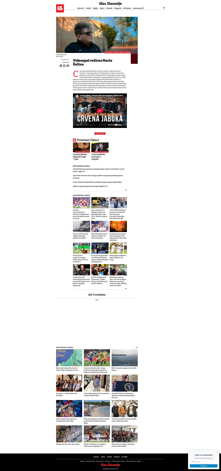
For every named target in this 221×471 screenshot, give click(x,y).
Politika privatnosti (90, 461)
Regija (95, 8)
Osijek (88, 8)
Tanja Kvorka (65, 62)
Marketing (82, 461)
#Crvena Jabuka (100, 133)
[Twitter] (61, 65)
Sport (102, 8)
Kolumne (127, 8)
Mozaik (109, 8)
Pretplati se (203, 466)
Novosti (80, 8)
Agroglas (139, 461)
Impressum (107, 461)
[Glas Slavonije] (60, 11)
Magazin (118, 8)
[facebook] (67, 65)
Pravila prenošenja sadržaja (117, 461)
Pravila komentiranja (130, 461)
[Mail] (64, 65)
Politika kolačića (100, 461)
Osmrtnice (137, 8)
